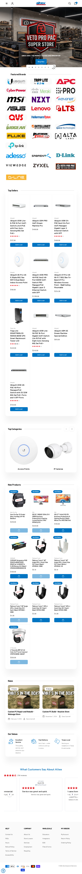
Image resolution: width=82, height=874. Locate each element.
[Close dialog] (70, 421)
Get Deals (30, 446)
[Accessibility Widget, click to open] (3, 871)
